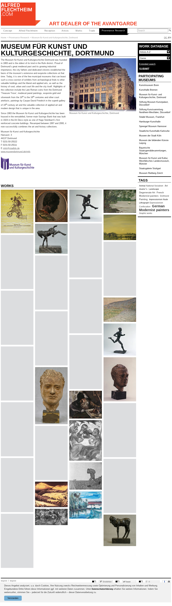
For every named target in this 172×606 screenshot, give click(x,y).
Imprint (4, 581)
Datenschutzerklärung (102, 589)
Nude (165, 199)
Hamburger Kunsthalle (149, 121)
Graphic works (145, 213)
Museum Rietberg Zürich (151, 173)
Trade (92, 30)
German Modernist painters (154, 208)
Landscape (154, 189)
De (165, 37)
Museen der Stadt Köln (150, 135)
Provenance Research (113, 30)
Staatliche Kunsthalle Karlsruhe (154, 131)
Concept (7, 30)
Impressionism (155, 199)
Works (78, 30)
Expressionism (156, 203)
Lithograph (144, 203)
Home (3, 37)
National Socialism (154, 186)
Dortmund (164, 196)
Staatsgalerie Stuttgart (150, 168)
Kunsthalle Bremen (148, 90)
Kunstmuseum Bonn (149, 85)
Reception (49, 30)
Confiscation (144, 206)
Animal (142, 186)
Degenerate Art (147, 192)
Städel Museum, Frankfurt (151, 117)
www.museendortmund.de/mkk (15, 151)
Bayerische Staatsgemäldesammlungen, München (153, 151)
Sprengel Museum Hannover (152, 126)
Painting (143, 199)
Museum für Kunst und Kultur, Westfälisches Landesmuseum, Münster (154, 161)
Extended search (147, 64)
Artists (65, 30)
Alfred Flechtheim (28, 30)
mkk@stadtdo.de (11, 148)
